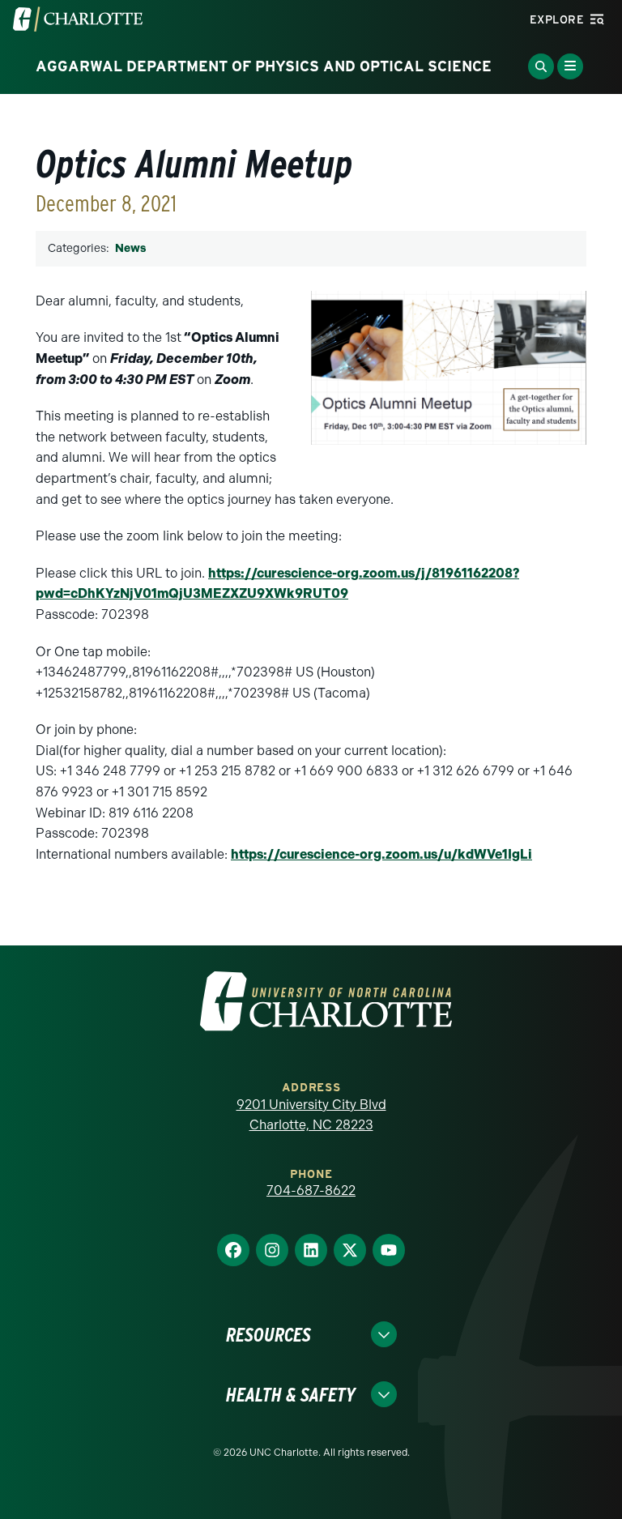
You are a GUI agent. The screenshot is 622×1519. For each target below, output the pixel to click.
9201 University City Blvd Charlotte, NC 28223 (311, 1115)
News (130, 248)
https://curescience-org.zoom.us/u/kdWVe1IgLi (381, 854)
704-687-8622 (311, 1190)
